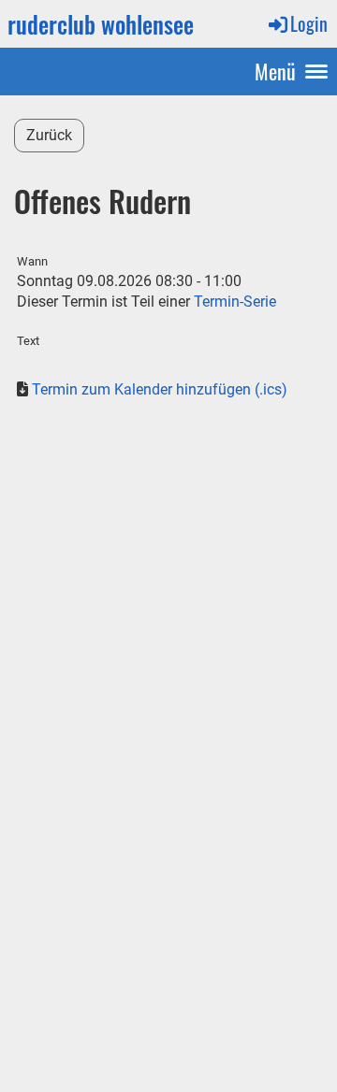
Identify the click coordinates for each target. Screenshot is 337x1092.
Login (309, 23)
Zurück (49, 135)
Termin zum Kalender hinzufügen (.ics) (159, 389)
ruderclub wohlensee (100, 23)
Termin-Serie (235, 301)
